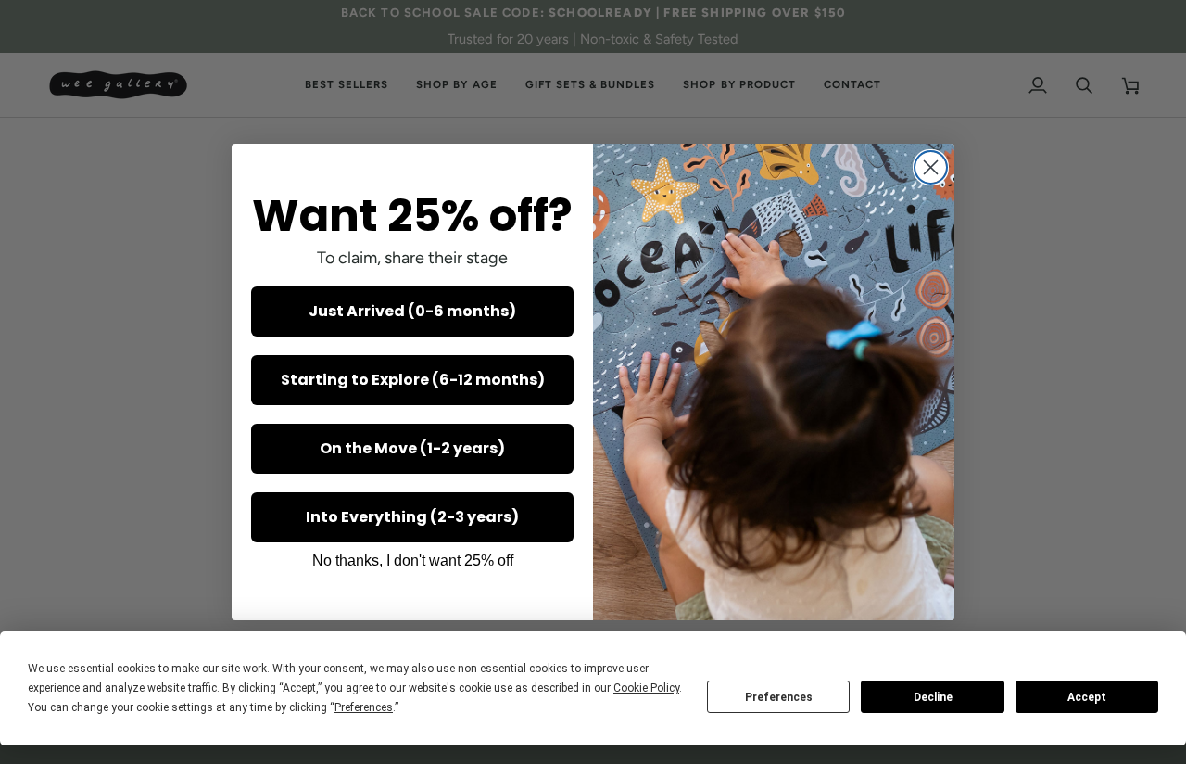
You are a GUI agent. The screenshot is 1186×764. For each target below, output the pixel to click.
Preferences (779, 697)
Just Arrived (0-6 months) (412, 311)
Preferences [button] (363, 707)
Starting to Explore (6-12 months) (413, 379)
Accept (1086, 697)
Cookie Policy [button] (646, 687)
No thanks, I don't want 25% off (412, 560)
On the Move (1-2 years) (412, 448)
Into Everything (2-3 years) (412, 517)
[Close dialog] (931, 167)
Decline (933, 697)
